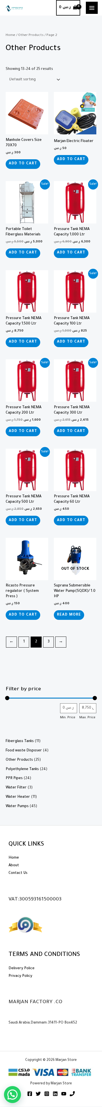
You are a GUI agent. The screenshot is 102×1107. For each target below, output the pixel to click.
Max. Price (87, 718)
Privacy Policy (20, 976)
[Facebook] (29, 1093)
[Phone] (72, 1093)
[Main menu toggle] (92, 8)
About (13, 866)
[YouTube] (63, 1093)
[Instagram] (46, 1093)
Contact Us (17, 873)
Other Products (31, 35)
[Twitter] (38, 1093)
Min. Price (67, 718)
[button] (12, 1094)
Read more (69, 615)
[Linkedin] (55, 1093)
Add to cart (23, 164)
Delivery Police (21, 969)
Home (10, 35)
